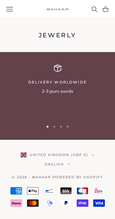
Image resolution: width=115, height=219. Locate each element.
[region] (57, 90)
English (54, 164)
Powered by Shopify (77, 177)
